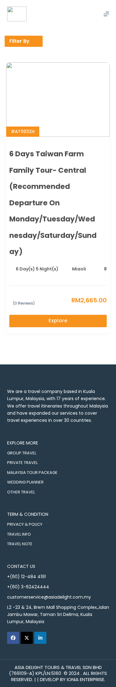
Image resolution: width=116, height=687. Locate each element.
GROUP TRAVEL (21, 453)
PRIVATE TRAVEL (22, 462)
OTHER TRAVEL (21, 492)
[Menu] (106, 14)
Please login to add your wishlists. (104, 154)
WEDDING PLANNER (25, 482)
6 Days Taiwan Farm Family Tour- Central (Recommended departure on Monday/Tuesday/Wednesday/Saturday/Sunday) (53, 203)
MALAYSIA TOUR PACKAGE (32, 472)
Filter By (19, 41)
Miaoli (79, 269)
